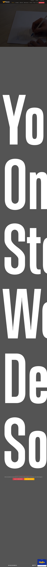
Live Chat (37, 0)
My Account (32, 0)
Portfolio (30, 2)
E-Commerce (17, 2)
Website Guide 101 (26, 2)
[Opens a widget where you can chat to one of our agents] (42, 563)
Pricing (34, 2)
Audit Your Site (41, 2)
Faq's (37, 2)
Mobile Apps (21, 2)
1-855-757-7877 (42, 0)
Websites (13, 2)
